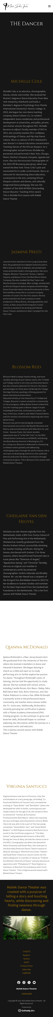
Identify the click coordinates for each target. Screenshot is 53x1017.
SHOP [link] (26, 962)
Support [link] (26, 955)
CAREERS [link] (26, 973)
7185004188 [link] (26, 993)
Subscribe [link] (26, 969)
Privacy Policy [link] (26, 966)
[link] (16, 6)
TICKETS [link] (26, 951)
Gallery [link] (26, 958)
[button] (49, 6)
